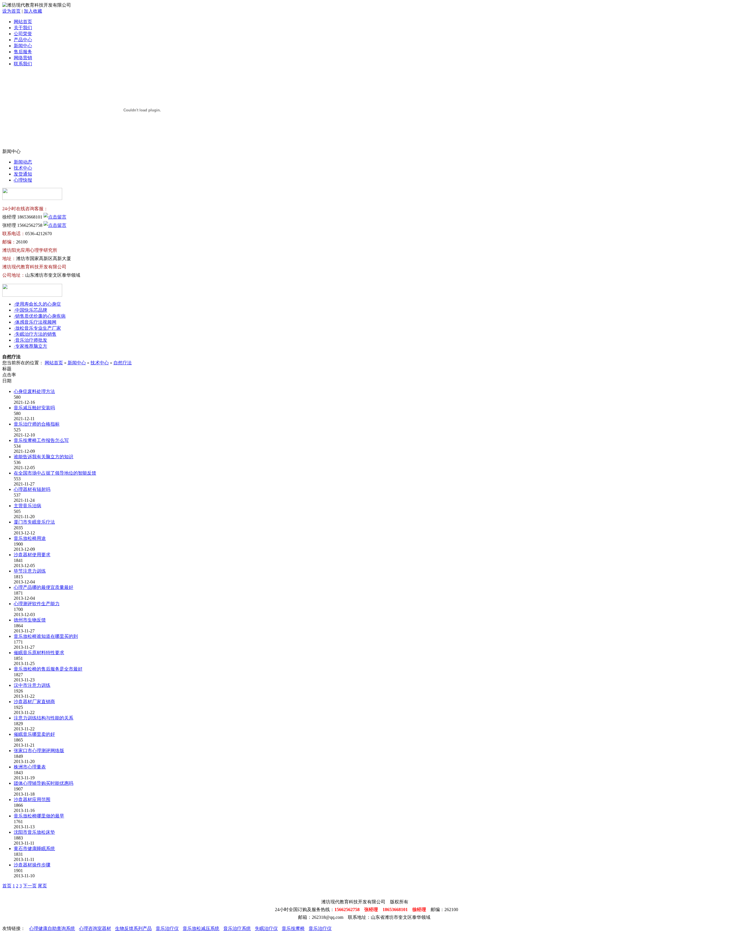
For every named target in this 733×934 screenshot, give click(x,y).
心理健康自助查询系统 (52, 928)
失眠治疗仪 (266, 928)
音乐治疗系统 (237, 928)
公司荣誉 (23, 33)
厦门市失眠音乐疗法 (34, 522)
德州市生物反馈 (30, 620)
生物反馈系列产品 (133, 928)
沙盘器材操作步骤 (32, 864)
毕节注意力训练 (30, 571)
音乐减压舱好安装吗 (34, 407)
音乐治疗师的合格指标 (37, 424)
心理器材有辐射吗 (32, 489)
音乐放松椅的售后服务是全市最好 (48, 668)
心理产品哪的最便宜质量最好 (43, 587)
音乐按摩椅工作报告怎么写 (41, 440)
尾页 (42, 885)
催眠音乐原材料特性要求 (39, 652)
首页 (6, 885)
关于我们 (23, 27)
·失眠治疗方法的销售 (35, 334)
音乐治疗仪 (167, 928)
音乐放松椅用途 (30, 538)
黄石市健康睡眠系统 (34, 848)
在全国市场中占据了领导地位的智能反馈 (55, 473)
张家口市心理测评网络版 (39, 750)
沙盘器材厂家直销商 (34, 701)
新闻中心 (23, 45)
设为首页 (11, 11)
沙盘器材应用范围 (32, 799)
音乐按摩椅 (293, 928)
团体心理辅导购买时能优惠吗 (43, 783)
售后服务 (23, 51)
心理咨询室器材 (95, 928)
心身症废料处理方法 (34, 391)
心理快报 (23, 180)
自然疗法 (122, 362)
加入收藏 (33, 11)
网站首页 (23, 21)
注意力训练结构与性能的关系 (43, 717)
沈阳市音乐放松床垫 (34, 832)
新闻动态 (23, 162)
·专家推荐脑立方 (30, 346)
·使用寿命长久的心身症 (37, 304)
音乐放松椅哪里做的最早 (39, 815)
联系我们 (23, 63)
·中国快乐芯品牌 (30, 310)
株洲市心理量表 (30, 766)
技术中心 (23, 168)
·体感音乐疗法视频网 (35, 322)
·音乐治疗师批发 (30, 340)
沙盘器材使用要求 (32, 554)
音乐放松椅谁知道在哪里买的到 (46, 636)
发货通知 (23, 174)
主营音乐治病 (27, 505)
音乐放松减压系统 (201, 928)
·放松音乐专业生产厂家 (37, 328)
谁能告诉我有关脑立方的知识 (43, 456)
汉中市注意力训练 (32, 685)
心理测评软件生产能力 (37, 603)
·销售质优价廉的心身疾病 (40, 316)
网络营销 (23, 57)
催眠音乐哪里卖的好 (34, 734)
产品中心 (23, 39)
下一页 (30, 885)
